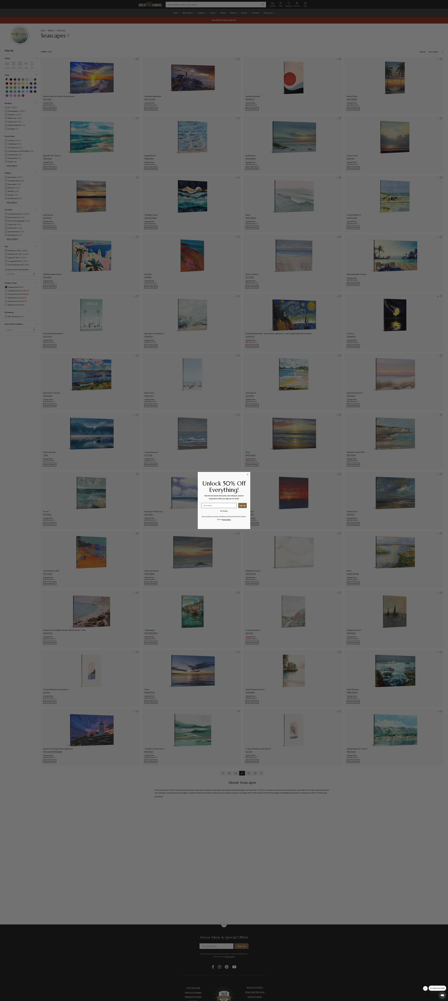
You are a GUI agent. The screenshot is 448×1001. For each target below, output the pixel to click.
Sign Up (242, 505)
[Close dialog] (247, 474)
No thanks (224, 511)
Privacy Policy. (226, 519)
